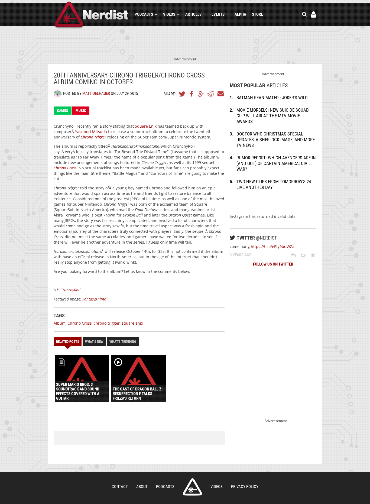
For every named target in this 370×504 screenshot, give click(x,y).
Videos (169, 14)
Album (60, 323)
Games (62, 110)
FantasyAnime (94, 299)
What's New (94, 342)
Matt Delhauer (96, 93)
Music (81, 110)
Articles (193, 14)
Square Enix (146, 126)
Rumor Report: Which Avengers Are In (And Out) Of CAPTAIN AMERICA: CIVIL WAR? (276, 163)
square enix (132, 323)
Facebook (191, 94)
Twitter (182, 94)
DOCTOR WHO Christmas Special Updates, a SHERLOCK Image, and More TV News (275, 139)
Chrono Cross (65, 167)
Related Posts (67, 342)
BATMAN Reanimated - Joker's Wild (272, 97)
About (142, 486)
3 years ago (241, 255)
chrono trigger (107, 323)
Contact (120, 486)
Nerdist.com (192, 487)
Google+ (201, 94)
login (313, 14)
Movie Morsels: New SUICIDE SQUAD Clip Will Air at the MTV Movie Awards (272, 115)
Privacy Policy (244, 486)
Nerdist (92, 15)
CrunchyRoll (70, 289)
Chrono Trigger (93, 137)
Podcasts (144, 14)
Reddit (210, 94)
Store (257, 14)
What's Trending (122, 342)
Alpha (240, 14)
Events (218, 14)
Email (220, 94)
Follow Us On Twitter (273, 264)
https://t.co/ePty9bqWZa (272, 246)
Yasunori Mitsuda (91, 131)
